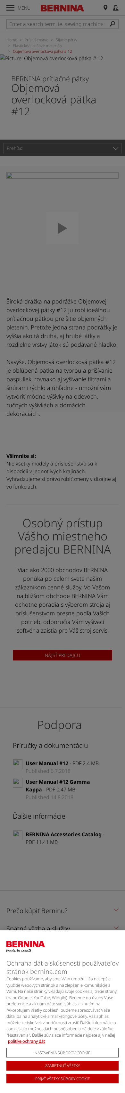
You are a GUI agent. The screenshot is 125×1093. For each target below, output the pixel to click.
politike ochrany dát (26, 1041)
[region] (62, 1011)
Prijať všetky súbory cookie (62, 1078)
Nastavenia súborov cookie (62, 1053)
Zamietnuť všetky (62, 1065)
